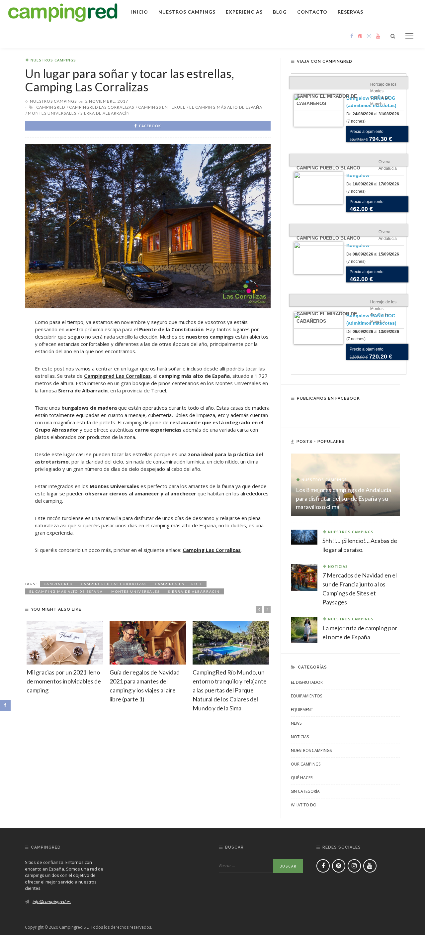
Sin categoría (305, 791)
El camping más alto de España (225, 107)
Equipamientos (306, 696)
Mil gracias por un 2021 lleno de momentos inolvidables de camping (64, 681)
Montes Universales (52, 113)
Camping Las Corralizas (212, 550)
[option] (65, 658)
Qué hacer (302, 777)
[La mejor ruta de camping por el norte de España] (304, 629)
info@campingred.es (52, 901)
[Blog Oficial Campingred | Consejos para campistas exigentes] (63, 11)
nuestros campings (210, 336)
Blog (280, 12)
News (296, 723)
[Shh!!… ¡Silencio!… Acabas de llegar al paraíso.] (304, 536)
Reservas (350, 12)
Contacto (312, 12)
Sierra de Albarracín (105, 113)
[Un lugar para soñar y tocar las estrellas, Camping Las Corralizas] (148, 225)
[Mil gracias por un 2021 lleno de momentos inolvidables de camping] (65, 643)
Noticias (338, 566)
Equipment (302, 709)
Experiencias (244, 12)
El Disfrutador (307, 682)
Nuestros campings (186, 12)
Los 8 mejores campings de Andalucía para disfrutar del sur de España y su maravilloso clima (343, 498)
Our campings (305, 764)
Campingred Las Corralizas (101, 107)
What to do (303, 805)
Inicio (139, 12)
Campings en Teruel (161, 107)
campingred (50, 107)
